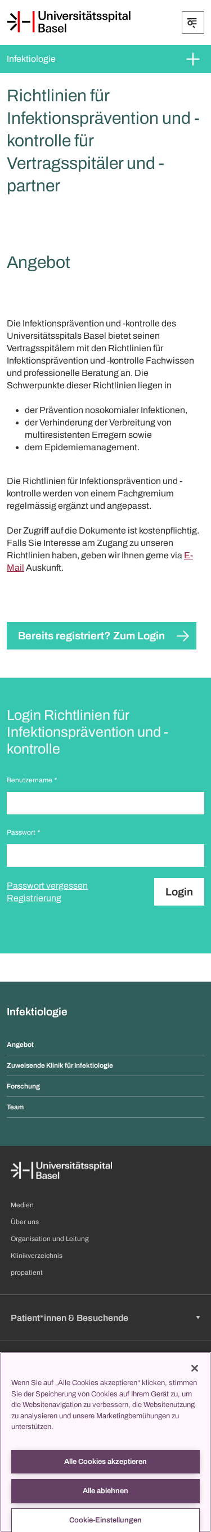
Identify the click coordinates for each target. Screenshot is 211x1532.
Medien (22, 1205)
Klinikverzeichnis (36, 1256)
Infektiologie (31, 59)
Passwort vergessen (47, 885)
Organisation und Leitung (50, 1239)
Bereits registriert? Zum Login (91, 636)
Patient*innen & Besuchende (69, 1318)
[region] (105, 1442)
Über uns (25, 1222)
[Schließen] (194, 1368)
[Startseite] (69, 22)
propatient (27, 1272)
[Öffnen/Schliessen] (193, 22)
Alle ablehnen (105, 1491)
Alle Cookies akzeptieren (105, 1462)
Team (15, 1107)
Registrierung (34, 898)
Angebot (20, 1045)
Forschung (23, 1086)
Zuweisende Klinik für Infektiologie (60, 1065)
